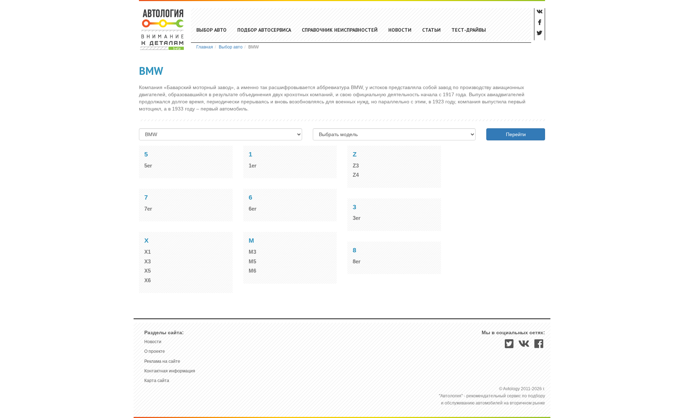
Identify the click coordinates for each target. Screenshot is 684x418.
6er (252, 209)
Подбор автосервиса (264, 30)
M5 (252, 261)
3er (357, 218)
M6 (252, 271)
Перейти (516, 134)
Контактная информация (169, 370)
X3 (147, 261)
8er (357, 261)
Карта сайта (156, 380)
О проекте (154, 351)
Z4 (356, 175)
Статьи (431, 30)
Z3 (356, 165)
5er (148, 165)
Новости (399, 30)
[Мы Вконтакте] (524, 346)
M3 (252, 252)
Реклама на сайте (162, 361)
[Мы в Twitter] (509, 346)
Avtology (162, 29)
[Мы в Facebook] (538, 346)
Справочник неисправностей (340, 30)
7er (148, 209)
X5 (147, 271)
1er (252, 165)
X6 (147, 280)
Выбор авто (211, 30)
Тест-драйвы (468, 30)
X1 (147, 252)
